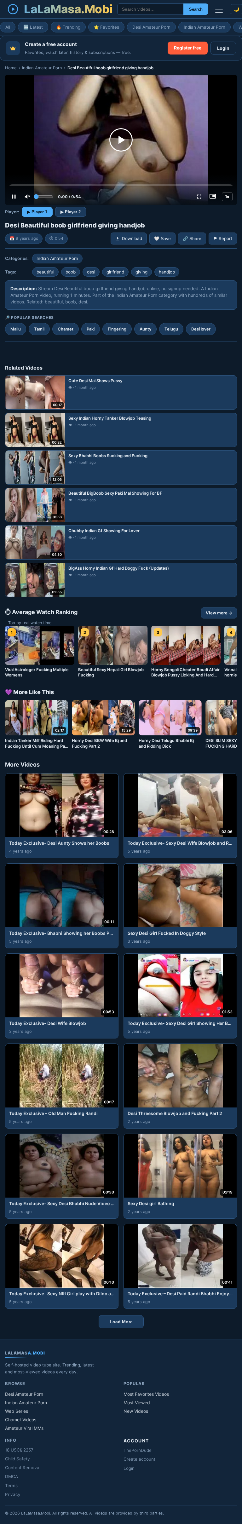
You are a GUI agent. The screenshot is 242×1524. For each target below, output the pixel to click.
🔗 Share (192, 238)
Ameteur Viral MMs (24, 1428)
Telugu (171, 328)
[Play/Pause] (13, 196)
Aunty (145, 328)
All (7, 27)
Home (11, 67)
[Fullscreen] (199, 196)
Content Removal (22, 1467)
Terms (11, 1485)
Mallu (15, 328)
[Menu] (219, 9)
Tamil (39, 328)
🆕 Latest (33, 27)
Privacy (12, 1494)
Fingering (117, 328)
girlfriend (115, 271)
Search (196, 9)
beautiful (45, 271)
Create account (139, 1459)
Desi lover (200, 328)
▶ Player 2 (70, 212)
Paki (91, 328)
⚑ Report (222, 238)
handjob (167, 271)
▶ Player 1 (37, 212)
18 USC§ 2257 (19, 1449)
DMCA (11, 1476)
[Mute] (27, 196)
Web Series (16, 1411)
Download (132, 238)
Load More (121, 1321)
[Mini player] (212, 196)
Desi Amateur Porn (151, 27)
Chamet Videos (20, 1419)
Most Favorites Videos (146, 1394)
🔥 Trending (68, 27)
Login (223, 48)
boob (71, 271)
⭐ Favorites (106, 27)
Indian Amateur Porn (204, 27)
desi (91, 271)
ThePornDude (138, 1450)
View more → (219, 612)
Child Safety (17, 1458)
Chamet (65, 328)
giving (141, 271)
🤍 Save (162, 238)
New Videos (136, 1411)
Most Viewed (137, 1402)
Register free (187, 47)
